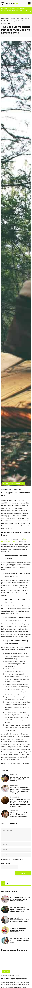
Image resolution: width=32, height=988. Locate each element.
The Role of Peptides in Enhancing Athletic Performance (18, 930)
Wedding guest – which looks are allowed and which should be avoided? (19, 814)
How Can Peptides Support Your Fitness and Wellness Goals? (20, 940)
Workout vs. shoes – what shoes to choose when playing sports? (13, 10)
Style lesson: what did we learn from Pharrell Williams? (19, 779)
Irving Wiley (18, 489)
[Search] (3, 883)
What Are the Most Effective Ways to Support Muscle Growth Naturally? (20, 899)
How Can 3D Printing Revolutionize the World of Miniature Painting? (19, 909)
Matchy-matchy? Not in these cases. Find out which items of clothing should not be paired (20, 790)
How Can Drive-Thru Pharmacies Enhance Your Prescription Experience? (19, 919)
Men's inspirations (17, 483)
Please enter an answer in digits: (12, 859)
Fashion (6, 483)
